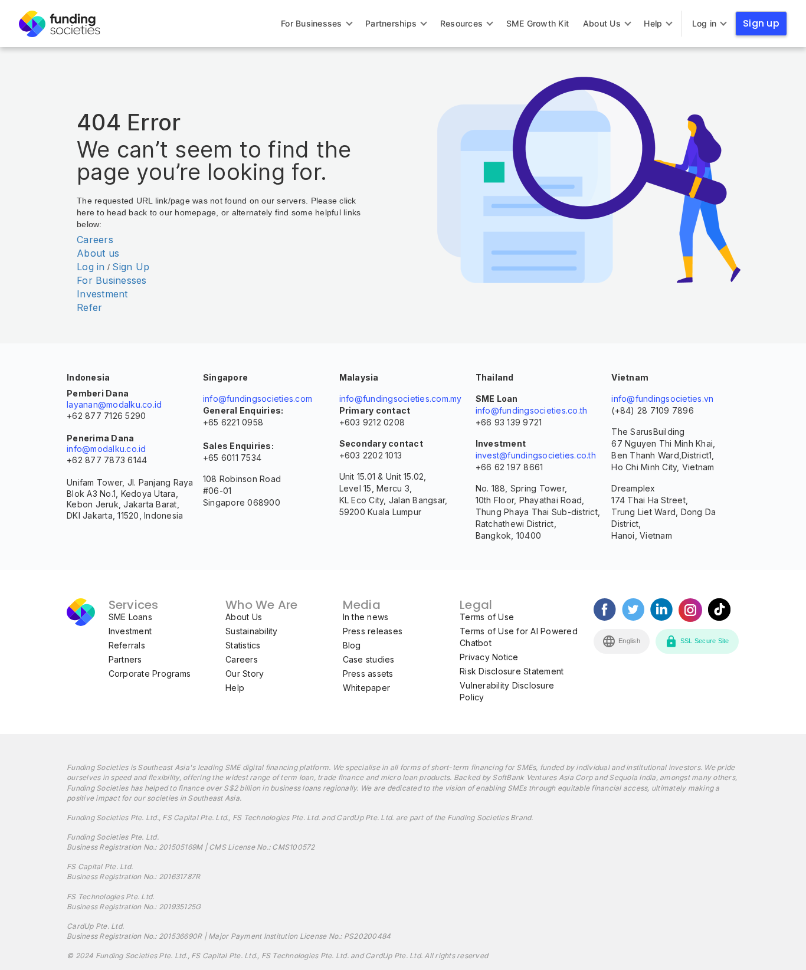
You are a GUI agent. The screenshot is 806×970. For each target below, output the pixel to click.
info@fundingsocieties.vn (662, 399)
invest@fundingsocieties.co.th (536, 455)
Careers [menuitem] (241, 659)
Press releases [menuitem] (373, 631)
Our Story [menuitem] (244, 673)
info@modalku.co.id (106, 449)
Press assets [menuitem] (368, 673)
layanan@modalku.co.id (114, 404)
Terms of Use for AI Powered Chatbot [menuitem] (519, 637)
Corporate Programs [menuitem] (150, 673)
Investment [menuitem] (130, 631)
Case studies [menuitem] (369, 659)
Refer (89, 307)
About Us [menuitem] (602, 23)
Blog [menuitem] (352, 645)
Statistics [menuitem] (243, 645)
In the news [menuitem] (366, 617)
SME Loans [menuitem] (130, 617)
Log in (91, 267)
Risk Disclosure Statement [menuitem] (511, 671)
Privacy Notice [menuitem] (489, 657)
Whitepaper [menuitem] (367, 688)
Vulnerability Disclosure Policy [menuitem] (507, 691)
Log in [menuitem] (704, 23)
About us (98, 253)
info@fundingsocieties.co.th (532, 410)
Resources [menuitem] (461, 23)
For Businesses (112, 280)
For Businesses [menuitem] (311, 23)
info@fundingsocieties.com (257, 399)
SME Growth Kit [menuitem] (537, 23)
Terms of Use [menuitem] (487, 617)
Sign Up (130, 267)
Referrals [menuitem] (127, 645)
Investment (102, 294)
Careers (95, 239)
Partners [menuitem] (125, 659)
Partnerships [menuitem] (391, 23)
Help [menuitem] (653, 23)
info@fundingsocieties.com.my (400, 399)
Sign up (761, 23)
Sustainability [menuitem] (251, 631)
